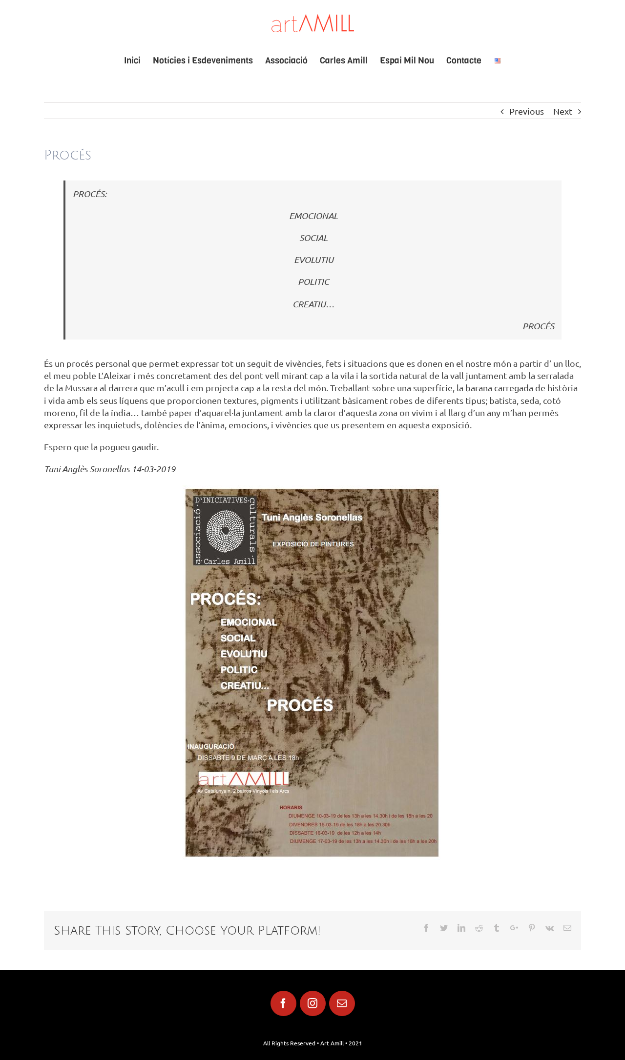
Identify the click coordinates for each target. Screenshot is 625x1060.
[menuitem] (138, 60)
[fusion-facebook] (283, 1003)
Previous (526, 111)
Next (562, 111)
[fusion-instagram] (313, 1003)
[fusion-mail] (342, 1003)
